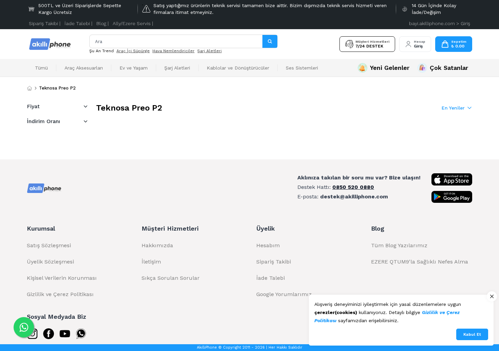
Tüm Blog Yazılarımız (399, 245)
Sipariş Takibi (273, 261)
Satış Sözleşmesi (49, 245)
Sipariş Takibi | (44, 23)
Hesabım (268, 245)
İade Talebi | (78, 23)
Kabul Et (472, 334)
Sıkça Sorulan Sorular (171, 278)
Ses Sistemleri (302, 68)
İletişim (151, 261)
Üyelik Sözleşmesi (50, 261)
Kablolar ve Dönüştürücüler (238, 68)
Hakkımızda (157, 245)
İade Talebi (270, 278)
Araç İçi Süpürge (133, 50)
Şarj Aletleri (209, 50)
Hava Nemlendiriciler (173, 50)
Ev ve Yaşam (133, 68)
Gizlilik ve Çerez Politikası (60, 294)
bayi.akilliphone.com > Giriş (439, 23)
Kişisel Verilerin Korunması (62, 278)
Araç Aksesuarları (83, 68)
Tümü (41, 68)
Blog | (102, 23)
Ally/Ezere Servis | (133, 23)
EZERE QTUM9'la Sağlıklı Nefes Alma (419, 261)
